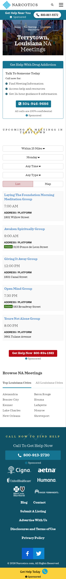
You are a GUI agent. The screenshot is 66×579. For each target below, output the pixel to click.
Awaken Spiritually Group (24, 229)
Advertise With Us (33, 520)
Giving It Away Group (20, 259)
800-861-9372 (49, 15)
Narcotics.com (25, 563)
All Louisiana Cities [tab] (49, 383)
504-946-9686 (35, 104)
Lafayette (40, 405)
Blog (24, 502)
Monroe (39, 410)
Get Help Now (33, 353)
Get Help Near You (18, 13)
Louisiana (45, 27)
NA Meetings (30, 27)
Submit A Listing (33, 511)
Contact (39, 502)
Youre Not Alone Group (22, 319)
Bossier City (11, 399)
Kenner (8, 405)
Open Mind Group (18, 289)
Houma (39, 399)
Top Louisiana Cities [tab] (17, 383)
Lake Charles (12, 410)
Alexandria (10, 394)
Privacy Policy (33, 538)
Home (17, 27)
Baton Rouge (42, 394)
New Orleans (11, 416)
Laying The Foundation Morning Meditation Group (29, 197)
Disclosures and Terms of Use (33, 529)
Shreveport (41, 416)
